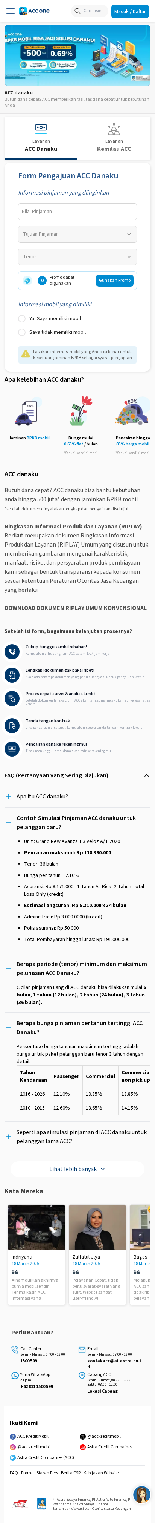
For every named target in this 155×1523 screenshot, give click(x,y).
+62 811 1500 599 (36, 1387)
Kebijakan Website (101, 1473)
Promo (27, 1473)
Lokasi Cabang (102, 1391)
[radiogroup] (77, 325)
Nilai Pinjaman (37, 211)
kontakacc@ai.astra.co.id (114, 1364)
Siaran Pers (47, 1473)
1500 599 (28, 1361)
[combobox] (77, 234)
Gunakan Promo (115, 280)
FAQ (14, 1473)
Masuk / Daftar (130, 11)
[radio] (22, 318)
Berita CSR (71, 1473)
